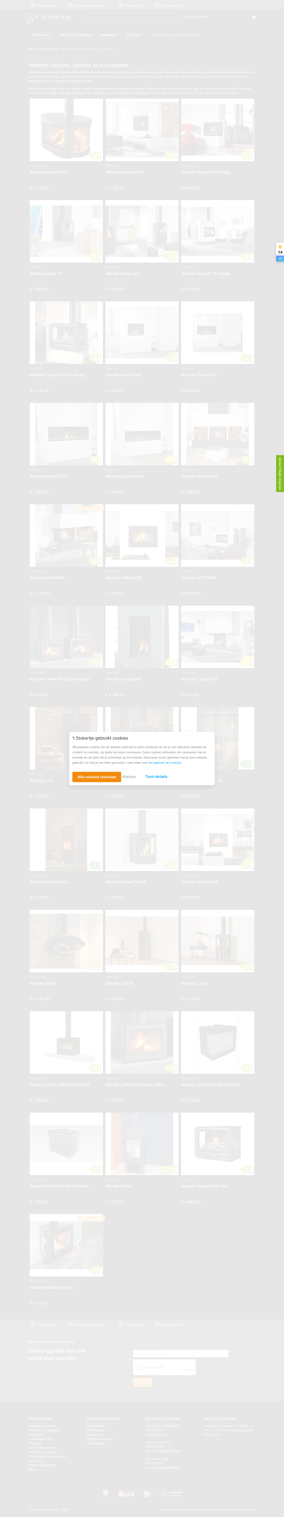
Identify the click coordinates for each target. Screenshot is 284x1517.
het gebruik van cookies (164, 762)
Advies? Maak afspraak (280, 473)
